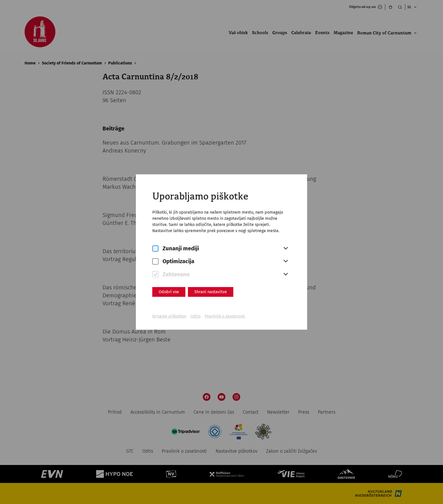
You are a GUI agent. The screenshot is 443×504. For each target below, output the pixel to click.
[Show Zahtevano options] (285, 274)
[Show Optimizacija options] (285, 261)
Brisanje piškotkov (169, 316)
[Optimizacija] (155, 261)
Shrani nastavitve (210, 291)
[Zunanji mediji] (155, 248)
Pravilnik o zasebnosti (225, 316)
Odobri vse (169, 291)
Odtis (195, 316)
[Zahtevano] (155, 274)
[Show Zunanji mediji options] (285, 248)
